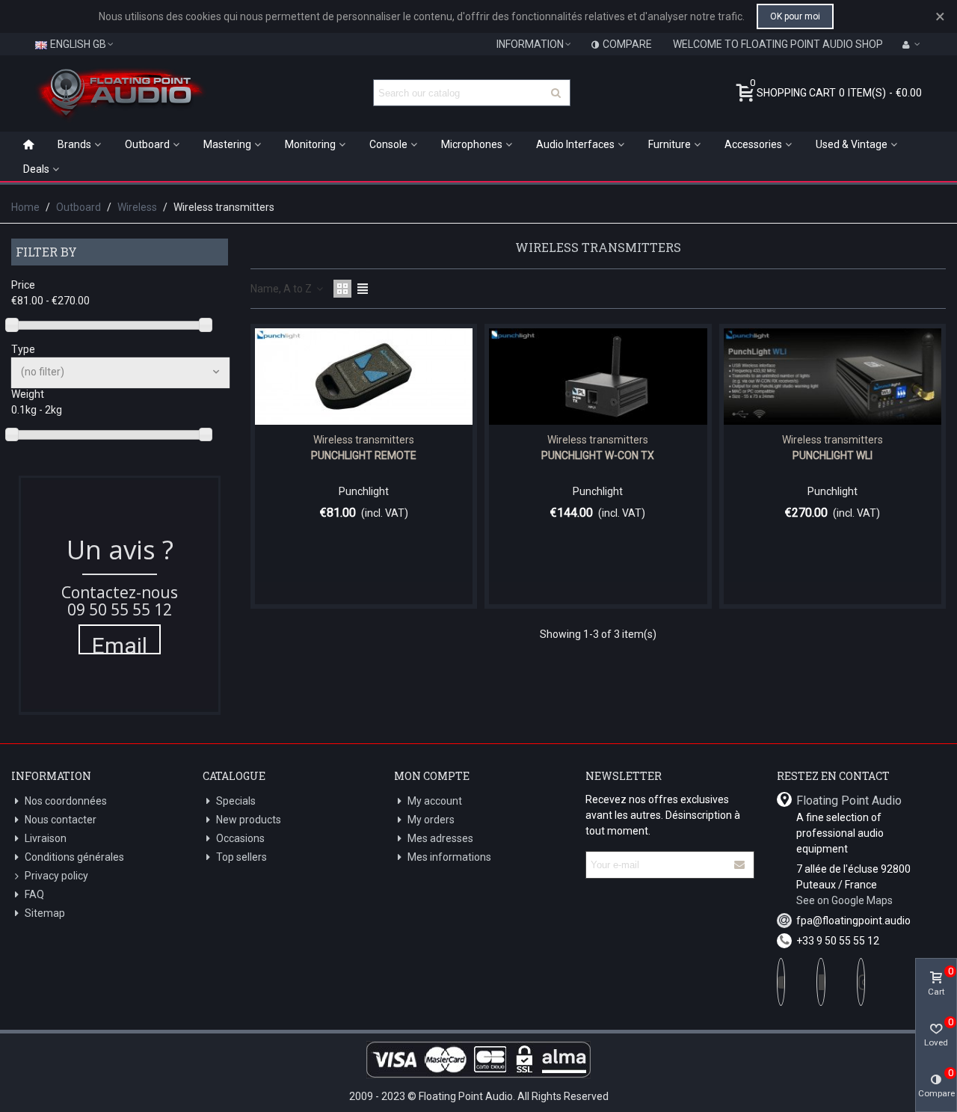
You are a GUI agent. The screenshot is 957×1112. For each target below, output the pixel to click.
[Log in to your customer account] (911, 44)
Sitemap (45, 913)
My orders (431, 820)
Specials (236, 801)
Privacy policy (56, 876)
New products (248, 820)
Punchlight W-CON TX (597, 455)
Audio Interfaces (575, 144)
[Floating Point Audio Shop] (119, 93)
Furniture (669, 144)
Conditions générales (74, 857)
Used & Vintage (851, 144)
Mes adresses (440, 838)
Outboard (147, 144)
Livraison (46, 838)
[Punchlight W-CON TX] (598, 376)
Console (388, 144)
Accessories (753, 144)
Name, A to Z (282, 289)
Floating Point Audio (849, 800)
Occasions (240, 838)
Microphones (471, 144)
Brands (74, 144)
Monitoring (310, 144)
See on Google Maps (844, 900)
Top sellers (241, 857)
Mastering (227, 144)
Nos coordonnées (66, 801)
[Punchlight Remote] (364, 376)
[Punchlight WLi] (832, 376)
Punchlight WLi (833, 455)
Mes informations (449, 857)
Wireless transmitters (363, 440)
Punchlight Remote (363, 455)
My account (434, 801)
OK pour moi (795, 16)
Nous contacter (60, 820)
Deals (36, 169)
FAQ (34, 894)
